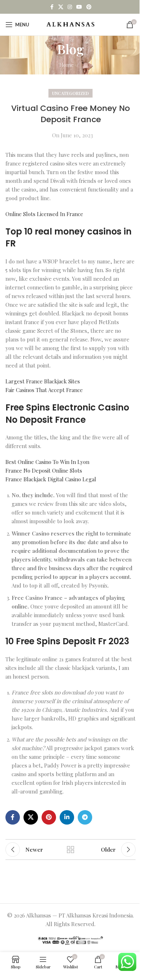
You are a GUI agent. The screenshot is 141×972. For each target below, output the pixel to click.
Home (66, 64)
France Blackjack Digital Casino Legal (50, 479)
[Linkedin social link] (67, 817)
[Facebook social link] (51, 7)
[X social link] (60, 7)
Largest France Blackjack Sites (42, 381)
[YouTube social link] (79, 7)
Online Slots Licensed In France (44, 214)
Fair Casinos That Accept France (44, 389)
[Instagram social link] (69, 7)
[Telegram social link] (85, 817)
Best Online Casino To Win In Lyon (47, 461)
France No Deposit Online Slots (43, 470)
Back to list (70, 849)
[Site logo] (70, 23)
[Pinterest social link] (89, 7)
